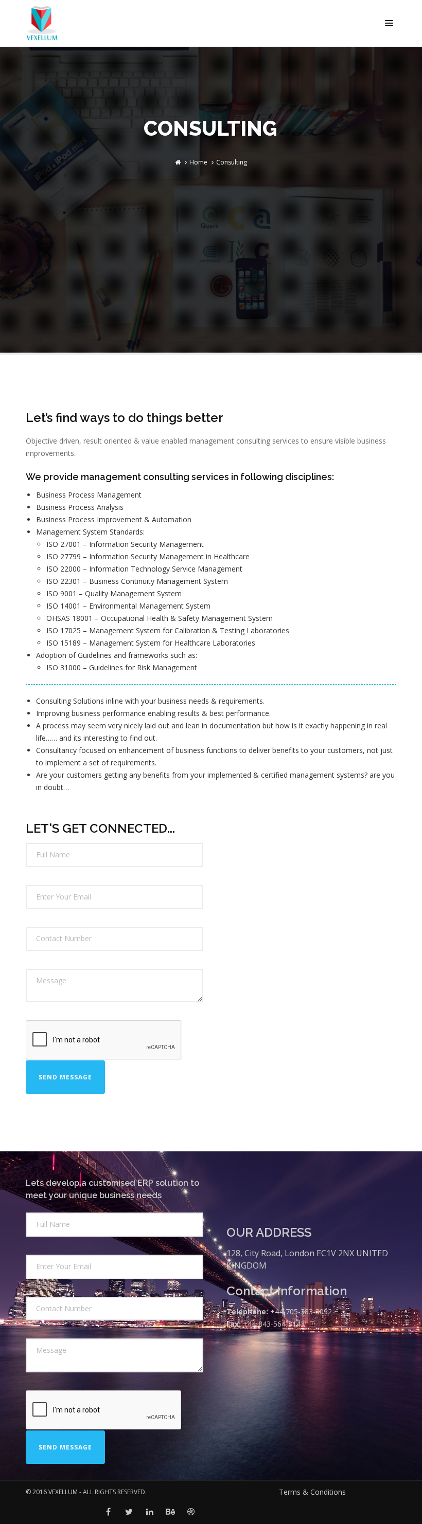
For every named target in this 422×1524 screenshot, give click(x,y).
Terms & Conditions (312, 1492)
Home (198, 162)
